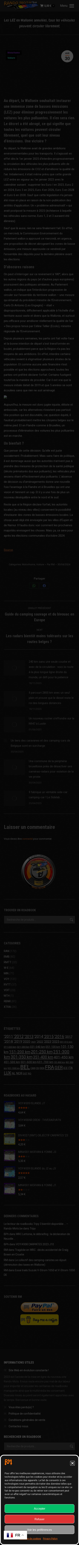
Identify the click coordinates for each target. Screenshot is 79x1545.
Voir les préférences (39, 1529)
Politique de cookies (30, 1538)
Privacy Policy (50, 1538)
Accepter (39, 1508)
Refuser (39, 1519)
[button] (72, 1463)
